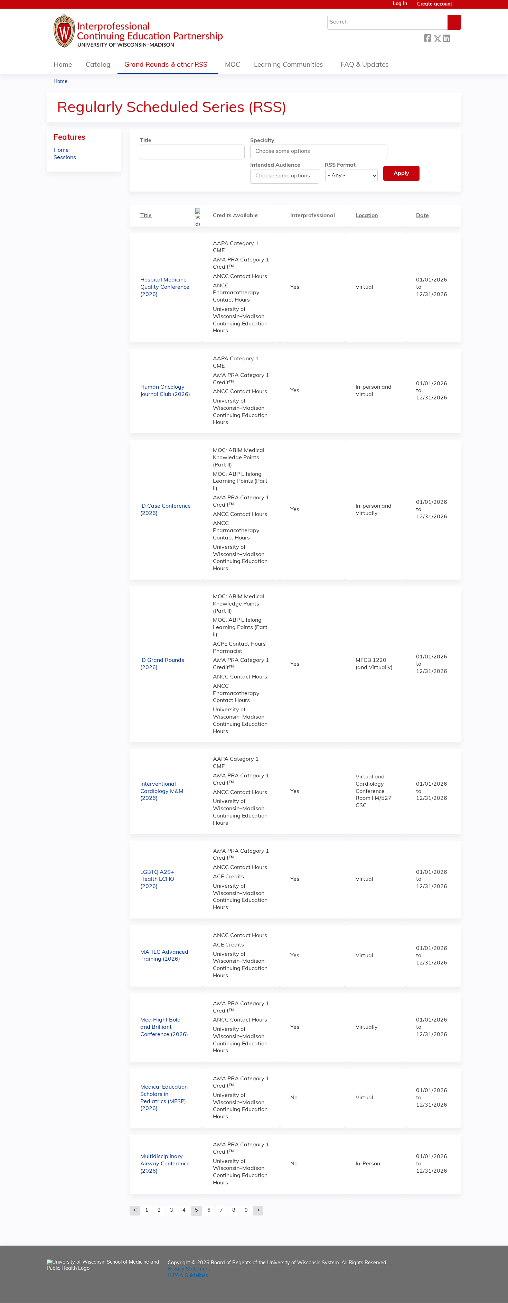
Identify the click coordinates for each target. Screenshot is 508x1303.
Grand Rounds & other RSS (165, 65)
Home (63, 65)
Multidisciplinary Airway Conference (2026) (165, 1164)
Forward (455, 37)
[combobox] (286, 151)
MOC (232, 65)
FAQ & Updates (365, 65)
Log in (400, 4)
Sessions (65, 157)
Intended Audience (275, 165)
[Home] (159, 33)
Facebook (427, 37)
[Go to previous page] (135, 1211)
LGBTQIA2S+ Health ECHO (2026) (157, 880)
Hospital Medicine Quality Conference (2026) (164, 287)
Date (422, 216)
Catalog (98, 65)
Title (145, 141)
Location (367, 216)
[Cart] (459, 7)
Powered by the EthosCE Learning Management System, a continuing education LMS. (436, 1291)
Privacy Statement (189, 1269)
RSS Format (340, 165)
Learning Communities (288, 65)
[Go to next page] (258, 1211)
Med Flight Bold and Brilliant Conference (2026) (164, 1027)
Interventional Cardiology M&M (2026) (162, 792)
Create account (434, 4)
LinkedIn (446, 37)
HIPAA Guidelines (188, 1275)
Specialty (262, 141)
